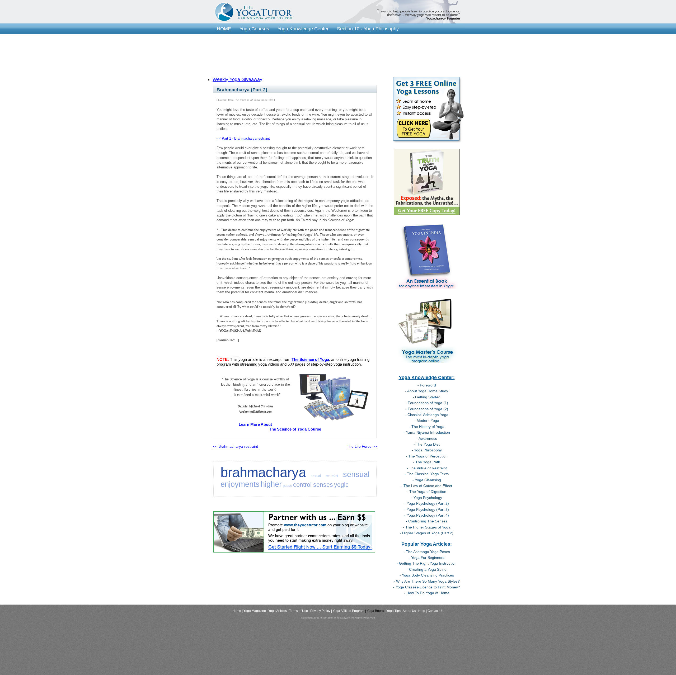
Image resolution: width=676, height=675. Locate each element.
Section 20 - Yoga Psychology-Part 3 (255, 59)
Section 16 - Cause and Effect (394, 43)
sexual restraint (324, 476)
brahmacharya (263, 472)
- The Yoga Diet (427, 444)
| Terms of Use (298, 611)
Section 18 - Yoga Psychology (329, 51)
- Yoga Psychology (426, 497)
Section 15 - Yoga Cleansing (325, 43)
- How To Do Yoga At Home (426, 593)
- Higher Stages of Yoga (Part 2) (426, 533)
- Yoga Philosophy (427, 450)
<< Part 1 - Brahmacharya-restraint (243, 138)
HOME (224, 28)
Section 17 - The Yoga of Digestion (253, 51)
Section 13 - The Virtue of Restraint (395, 36)
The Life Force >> (362, 446)
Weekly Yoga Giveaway (237, 79)
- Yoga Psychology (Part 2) (426, 503)
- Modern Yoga (426, 420)
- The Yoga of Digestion (426, 491)
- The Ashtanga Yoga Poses (426, 552)
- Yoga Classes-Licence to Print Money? (426, 587)
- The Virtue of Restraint (427, 468)
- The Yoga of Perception (427, 456)
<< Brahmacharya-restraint (235, 446)
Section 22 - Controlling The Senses (255, 66)
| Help (421, 611)
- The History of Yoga (426, 426)
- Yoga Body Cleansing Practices (427, 575)
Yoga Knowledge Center (303, 28)
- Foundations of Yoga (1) (426, 403)
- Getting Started (426, 397)
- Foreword (426, 385)
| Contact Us (434, 611)
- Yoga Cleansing (426, 480)
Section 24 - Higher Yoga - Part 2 (251, 74)
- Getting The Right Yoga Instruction (427, 563)
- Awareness (426, 438)
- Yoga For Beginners (426, 557)
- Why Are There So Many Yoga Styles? (427, 581)
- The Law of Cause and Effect (426, 486)
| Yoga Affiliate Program (347, 611)
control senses (313, 484)
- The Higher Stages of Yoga (426, 527)
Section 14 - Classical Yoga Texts (252, 43)
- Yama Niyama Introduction (426, 432)
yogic (341, 484)
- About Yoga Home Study (426, 391)
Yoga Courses (254, 28)
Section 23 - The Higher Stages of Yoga (343, 66)
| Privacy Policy (319, 611)
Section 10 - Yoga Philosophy (368, 28)
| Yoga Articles (277, 611)
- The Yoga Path (426, 462)
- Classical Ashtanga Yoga (426, 415)
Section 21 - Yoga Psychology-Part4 (340, 59)
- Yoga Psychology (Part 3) (426, 509)
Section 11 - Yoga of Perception (250, 36)
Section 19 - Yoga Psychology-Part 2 (408, 51)
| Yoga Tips (393, 611)
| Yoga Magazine (254, 611)
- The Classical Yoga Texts (427, 474)
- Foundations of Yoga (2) (426, 409)
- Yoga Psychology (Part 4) (426, 515)
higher (271, 484)
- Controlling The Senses (426, 521)
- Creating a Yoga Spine (427, 569)
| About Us (408, 611)
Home (236, 611)
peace (287, 486)
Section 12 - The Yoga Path (320, 36)
